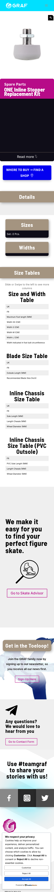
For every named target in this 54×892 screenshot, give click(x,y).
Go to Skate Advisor (27, 593)
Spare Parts (15, 84)
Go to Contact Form (21, 741)
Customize (26, 868)
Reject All (26, 873)
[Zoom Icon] (51, 17)
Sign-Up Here (27, 679)
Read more (26, 157)
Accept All (26, 879)
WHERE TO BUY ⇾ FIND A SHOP (24, 172)
